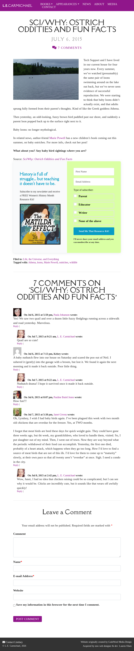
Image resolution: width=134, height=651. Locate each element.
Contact (49, 7)
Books (45, 4)
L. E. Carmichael (66, 336)
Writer (83, 212)
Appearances (66, 4)
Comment (19, 533)
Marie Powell (57, 138)
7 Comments (69, 47)
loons (40, 262)
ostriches (63, 262)
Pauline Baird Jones (64, 397)
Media (112, 4)
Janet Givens (60, 414)
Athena (32, 262)
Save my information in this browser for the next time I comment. (58, 604)
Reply (16, 326)
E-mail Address (23, 576)
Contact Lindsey (14, 642)
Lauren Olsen (125, 646)
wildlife (73, 262)
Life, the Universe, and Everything (41, 259)
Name (17, 562)
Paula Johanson (62, 314)
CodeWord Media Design (120, 642)
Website (18, 590)
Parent (83, 196)
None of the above (90, 221)
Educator (84, 204)
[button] (40, 224)
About (99, 4)
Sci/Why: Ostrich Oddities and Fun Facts (47, 159)
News (87, 4)
